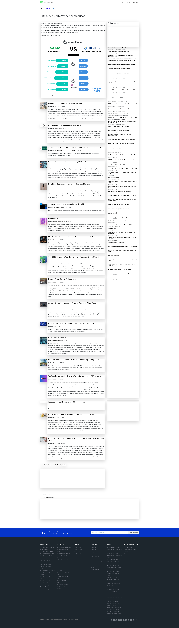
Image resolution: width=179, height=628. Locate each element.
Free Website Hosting (45, 564)
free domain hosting (79, 554)
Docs (123, 2)
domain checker (78, 547)
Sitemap (133, 2)
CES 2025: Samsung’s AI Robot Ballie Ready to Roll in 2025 (71, 414)
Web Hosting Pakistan (62, 584)
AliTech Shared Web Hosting (64, 547)
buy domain (77, 556)
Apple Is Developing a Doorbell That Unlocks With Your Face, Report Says (114, 607)
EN (136, 620)
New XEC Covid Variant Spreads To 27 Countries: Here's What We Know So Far (76, 439)
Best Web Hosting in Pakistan (47, 570)
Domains (101, 8)
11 (60, 465)
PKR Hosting (60, 570)
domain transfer (78, 549)
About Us (128, 2)
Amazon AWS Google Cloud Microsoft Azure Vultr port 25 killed (73, 323)
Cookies (93, 567)
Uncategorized (57, 128)
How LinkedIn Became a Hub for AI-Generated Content (69, 184)
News (47, 95)
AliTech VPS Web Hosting (63, 553)
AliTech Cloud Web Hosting (64, 560)
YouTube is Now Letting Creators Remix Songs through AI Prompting (74, 376)
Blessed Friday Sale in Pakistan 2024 (62, 279)
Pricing (120, 8)
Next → (64, 465)
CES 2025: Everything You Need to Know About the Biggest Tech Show (75, 257)
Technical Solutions (71, 150)
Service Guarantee (128, 551)
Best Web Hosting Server (46, 551)
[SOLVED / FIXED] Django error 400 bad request (66, 402)
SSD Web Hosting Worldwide (47, 555)
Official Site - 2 (94, 549)
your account (94, 565)
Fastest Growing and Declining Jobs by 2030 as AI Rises (69, 162)
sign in (47, 497)
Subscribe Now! (134, 532)
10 (58, 465)
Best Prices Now (54, 218)
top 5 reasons (128, 547)
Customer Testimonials (130, 549)
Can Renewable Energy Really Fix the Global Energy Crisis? (114, 549)
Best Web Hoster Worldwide (47, 553)
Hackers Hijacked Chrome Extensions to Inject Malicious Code (113, 585)
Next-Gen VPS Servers (57, 338)
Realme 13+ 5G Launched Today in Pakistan (65, 103)
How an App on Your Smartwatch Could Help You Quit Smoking (114, 579)
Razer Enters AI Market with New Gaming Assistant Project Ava (114, 561)
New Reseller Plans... (48, 2)
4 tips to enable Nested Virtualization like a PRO (67, 204)
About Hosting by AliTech (59, 150)
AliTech (92, 552)
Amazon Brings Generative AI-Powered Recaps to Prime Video (72, 303)
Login (137, 2)
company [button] (114, 8)
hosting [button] (107, 8)
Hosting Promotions (58, 221)
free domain (77, 551)
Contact (129, 8)
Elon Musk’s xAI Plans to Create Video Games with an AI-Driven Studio (75, 237)
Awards (126, 554)
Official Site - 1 (94, 547)
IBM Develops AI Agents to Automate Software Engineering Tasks (73, 360)
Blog (124, 8)
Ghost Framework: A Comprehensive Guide (64, 125)
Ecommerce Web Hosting (46, 558)
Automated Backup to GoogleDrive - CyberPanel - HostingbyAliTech (74, 147)
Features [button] (95, 8)
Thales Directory (95, 569)
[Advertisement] (65, 478)
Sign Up (136, 8)
